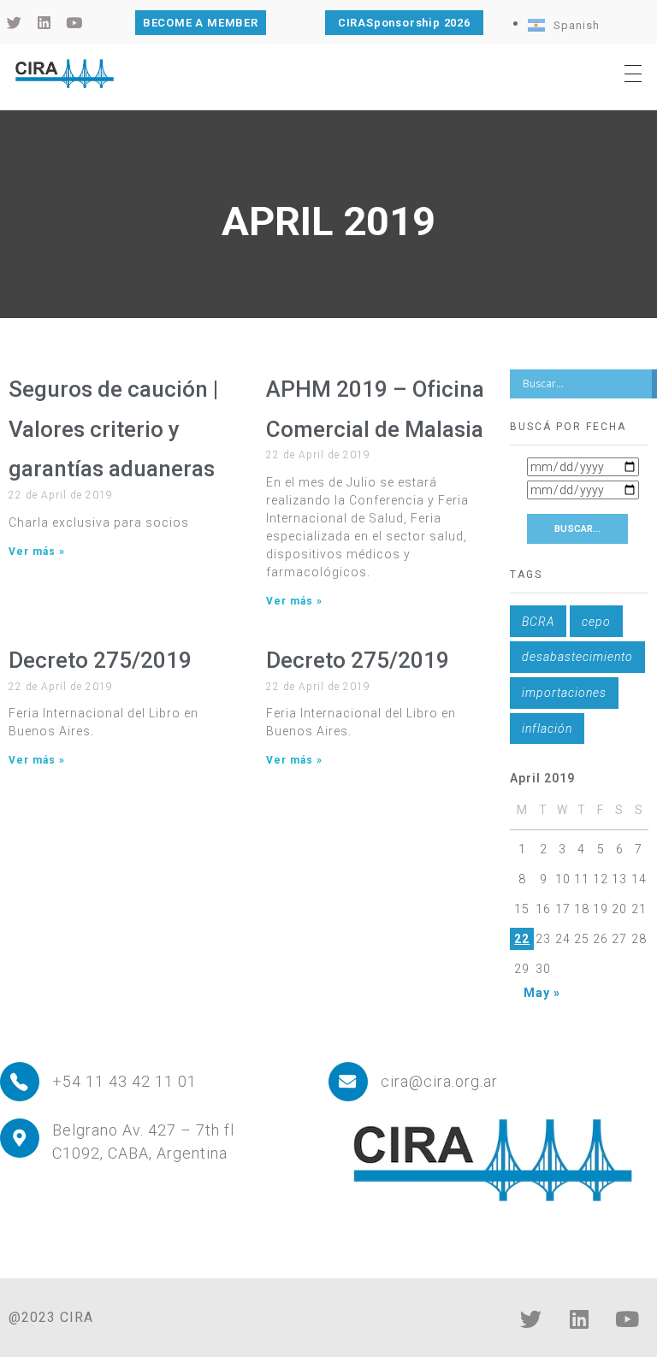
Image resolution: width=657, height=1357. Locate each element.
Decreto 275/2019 (100, 660)
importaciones (564, 692)
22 (522, 939)
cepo (596, 621)
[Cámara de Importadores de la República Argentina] (64, 73)
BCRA (538, 621)
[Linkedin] (579, 1318)
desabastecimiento (577, 657)
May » (542, 993)
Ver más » (37, 552)
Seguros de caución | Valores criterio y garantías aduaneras (113, 429)
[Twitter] (531, 1318)
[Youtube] (627, 1318)
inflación (547, 728)
